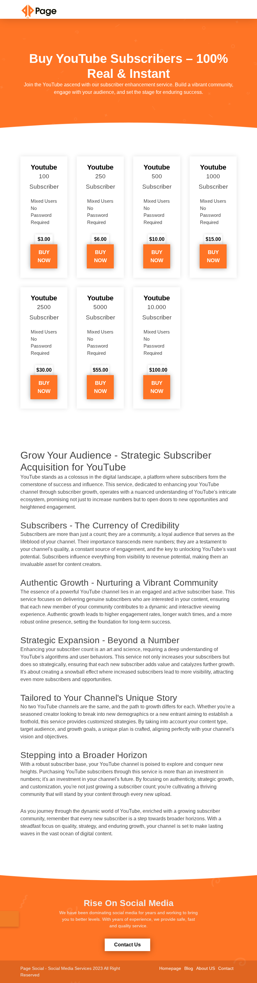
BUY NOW (44, 256)
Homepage (170, 968)
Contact (225, 968)
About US (205, 968)
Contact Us (128, 944)
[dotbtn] (252, 4)
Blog (188, 968)
